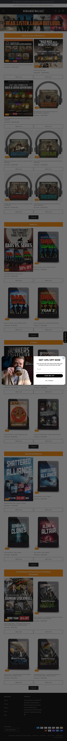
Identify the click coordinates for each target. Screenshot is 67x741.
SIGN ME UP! (49, 375)
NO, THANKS (49, 380)
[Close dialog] (64, 358)
